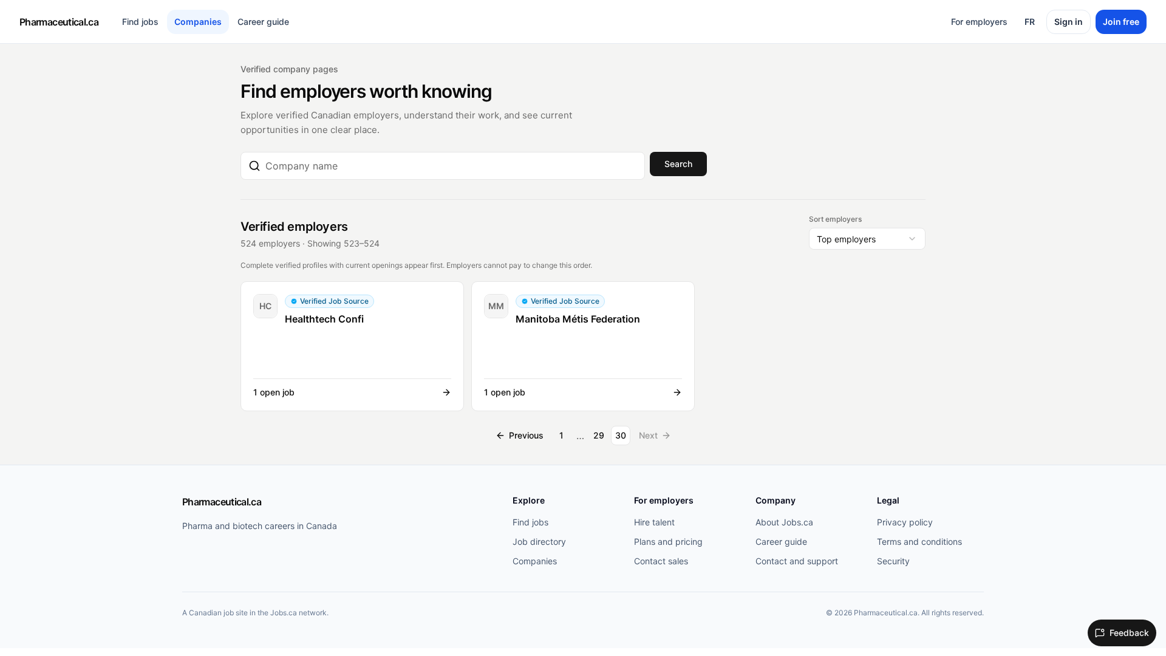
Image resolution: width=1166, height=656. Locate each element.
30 (620, 435)
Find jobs (140, 21)
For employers (979, 21)
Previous (526, 435)
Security (893, 561)
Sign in (1068, 21)
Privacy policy (905, 522)
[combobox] (451, 165)
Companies (198, 21)
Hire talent (654, 522)
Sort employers (835, 219)
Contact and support (796, 561)
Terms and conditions (919, 541)
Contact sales (661, 561)
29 (598, 435)
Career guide (263, 21)
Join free (1121, 21)
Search (678, 164)
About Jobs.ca (784, 522)
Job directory (539, 541)
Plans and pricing (668, 541)
